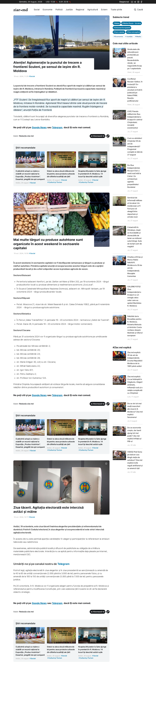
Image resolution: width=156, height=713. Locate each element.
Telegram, (57, 127)
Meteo (117, 23)
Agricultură (92, 9)
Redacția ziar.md (26, 136)
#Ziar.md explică (122, 347)
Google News (39, 127)
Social (37, 9)
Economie (47, 9)
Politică (59, 9)
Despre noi (124, 2)
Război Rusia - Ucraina (131, 23)
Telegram (63, 564)
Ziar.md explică (133, 32)
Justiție (69, 9)
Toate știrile (116, 9)
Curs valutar (119, 32)
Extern (104, 9)
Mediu (138, 36)
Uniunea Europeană (122, 28)
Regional (80, 9)
